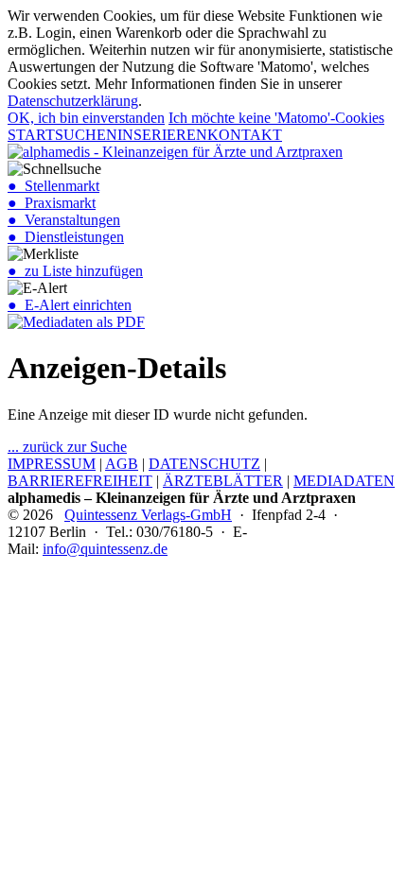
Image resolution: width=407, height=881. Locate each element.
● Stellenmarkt (53, 186)
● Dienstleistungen (66, 237)
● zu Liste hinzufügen (75, 271)
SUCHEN (86, 135)
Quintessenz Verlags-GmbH (148, 515)
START (31, 135)
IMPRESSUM (52, 464)
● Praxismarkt (52, 203)
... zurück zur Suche (67, 447)
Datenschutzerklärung (73, 101)
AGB (121, 464)
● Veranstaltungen (64, 220)
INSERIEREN (162, 135)
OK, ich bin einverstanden (86, 118)
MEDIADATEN (344, 481)
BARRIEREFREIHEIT (80, 481)
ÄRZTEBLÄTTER (223, 481)
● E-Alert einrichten (70, 305)
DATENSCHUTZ (204, 464)
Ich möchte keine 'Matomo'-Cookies (276, 118)
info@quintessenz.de (105, 549)
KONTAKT (244, 135)
